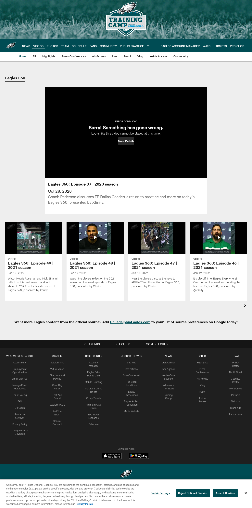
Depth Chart (235, 372)
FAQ (20, 401)
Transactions (235, 414)
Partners (235, 395)
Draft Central (168, 362)
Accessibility (19, 362)
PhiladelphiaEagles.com (130, 322)
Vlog (202, 385)
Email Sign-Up (19, 378)
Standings (235, 407)
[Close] (245, 493)
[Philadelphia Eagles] (126, 474)
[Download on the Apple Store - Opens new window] (112, 456)
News (168, 356)
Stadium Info (57, 362)
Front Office (235, 388)
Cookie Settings (160, 493)
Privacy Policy (19, 424)
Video (202, 356)
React (202, 391)
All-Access (202, 378)
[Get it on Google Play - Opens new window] (139, 457)
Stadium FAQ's (57, 404)
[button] (126, 141)
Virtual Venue (57, 369)
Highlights (202, 362)
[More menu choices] (148, 45)
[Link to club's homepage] (11, 45)
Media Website (131, 411)
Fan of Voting (20, 395)
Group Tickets (93, 398)
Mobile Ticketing (93, 382)
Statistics (235, 401)
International (131, 369)
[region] (126, 493)
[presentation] (245, 306)
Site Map (131, 362)
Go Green (20, 407)
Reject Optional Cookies (193, 493)
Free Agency (168, 369)
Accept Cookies (225, 493)
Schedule (93, 424)
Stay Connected (131, 375)
